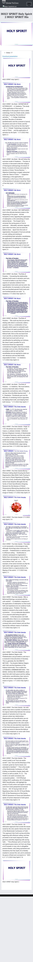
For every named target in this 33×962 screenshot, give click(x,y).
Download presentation (10, 56)
